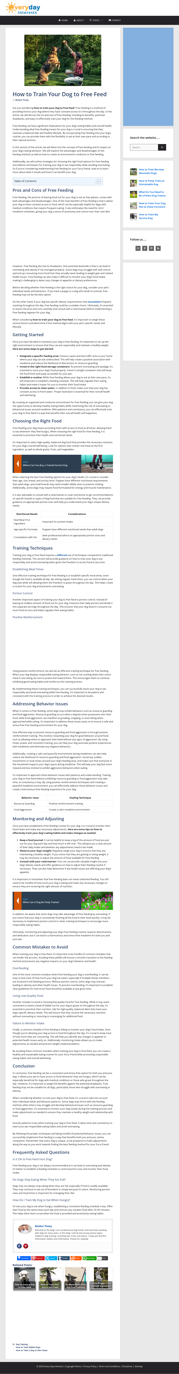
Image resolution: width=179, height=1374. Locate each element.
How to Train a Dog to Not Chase (31, 1350)
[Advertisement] (122, 7)
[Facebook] (19, 1246)
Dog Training (22, 1344)
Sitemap (139, 1366)
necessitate (94, 301)
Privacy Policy (90, 1366)
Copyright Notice (73, 1366)
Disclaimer (127, 1366)
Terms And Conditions (109, 1366)
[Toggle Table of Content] (97, 181)
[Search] (162, 147)
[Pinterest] (25, 1246)
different (62, 555)
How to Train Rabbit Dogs (28, 1347)
